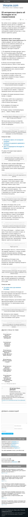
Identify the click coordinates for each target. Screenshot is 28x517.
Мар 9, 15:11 (4, 481)
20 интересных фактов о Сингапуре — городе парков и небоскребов (7, 369)
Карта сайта (17, 510)
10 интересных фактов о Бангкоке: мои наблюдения (7, 336)
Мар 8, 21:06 (4, 498)
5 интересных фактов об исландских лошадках (7, 344)
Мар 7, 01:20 (4, 504)
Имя (18, 425)
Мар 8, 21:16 (4, 488)
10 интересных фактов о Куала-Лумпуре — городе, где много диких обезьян (7, 353)
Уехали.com (10, 5)
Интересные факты (11, 383)
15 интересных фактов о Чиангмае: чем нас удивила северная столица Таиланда (7, 378)
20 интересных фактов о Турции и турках (7, 361)
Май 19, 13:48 (4, 473)
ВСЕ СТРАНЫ (7, 1)
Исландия (8, 19)
